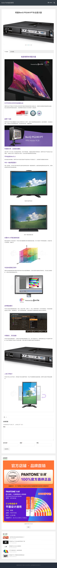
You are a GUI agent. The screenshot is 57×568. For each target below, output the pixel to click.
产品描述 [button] (6, 51)
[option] (28, 31)
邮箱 (21, 442)
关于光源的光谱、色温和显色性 (15, 550)
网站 (38, 442)
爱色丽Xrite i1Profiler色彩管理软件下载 (17, 541)
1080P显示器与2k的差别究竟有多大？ (17, 537)
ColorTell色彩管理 (7, 3)
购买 (28, 527)
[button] (50, 2)
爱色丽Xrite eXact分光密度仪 (15, 546)
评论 (4, 426)
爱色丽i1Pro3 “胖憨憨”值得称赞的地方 (16, 555)
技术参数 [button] (12, 51)
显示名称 (5, 442)
